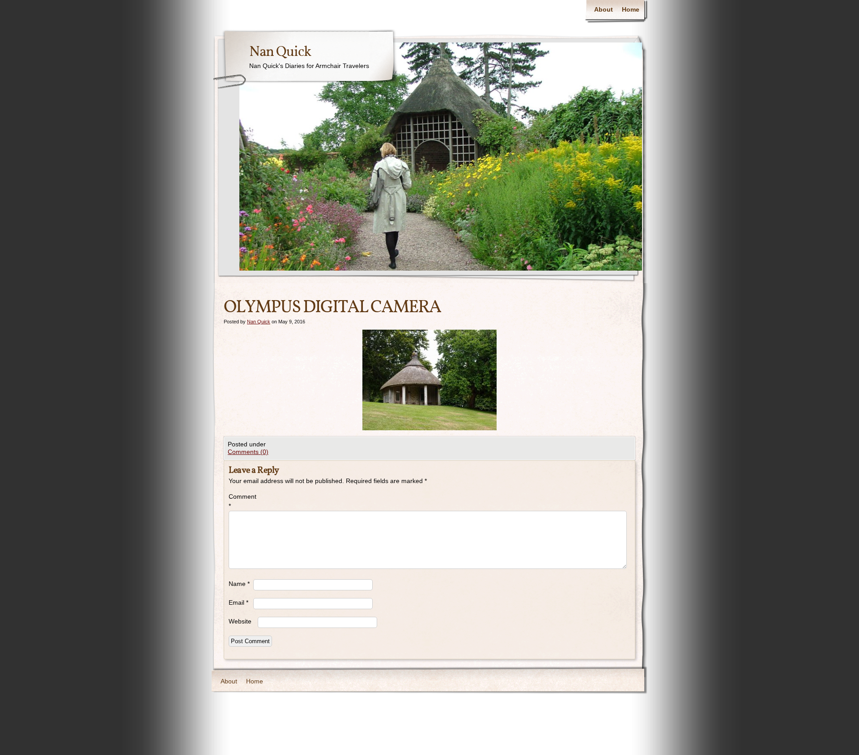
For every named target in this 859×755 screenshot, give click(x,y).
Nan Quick (280, 52)
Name (239, 583)
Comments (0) (248, 451)
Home (630, 9)
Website (240, 621)
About (603, 9)
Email (238, 602)
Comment (241, 501)
